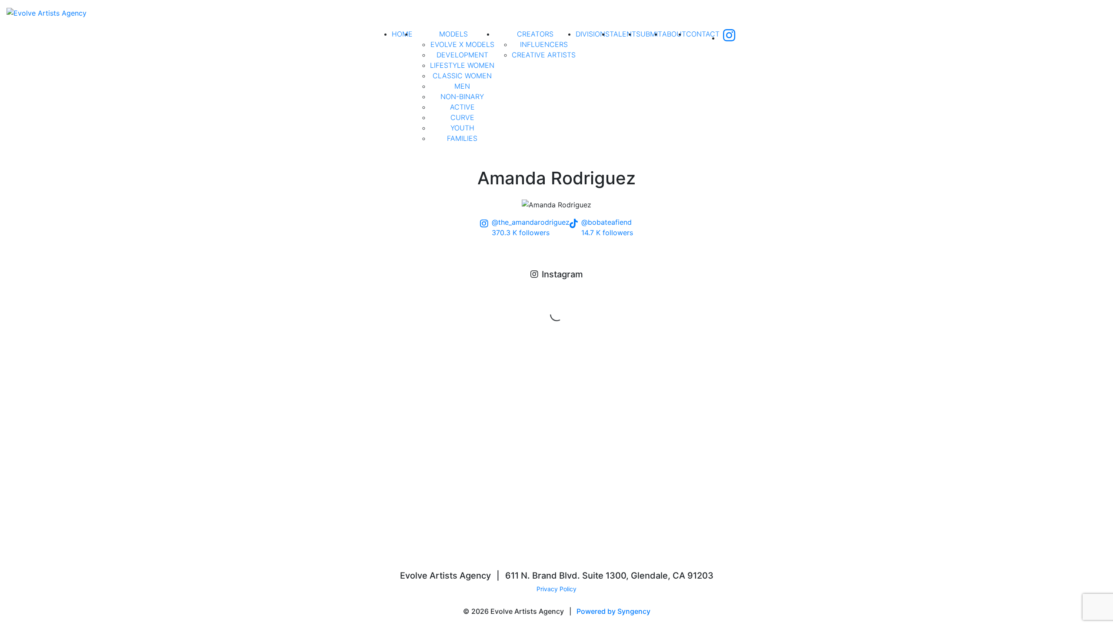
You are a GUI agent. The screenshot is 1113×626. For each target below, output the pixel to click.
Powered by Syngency (613, 611)
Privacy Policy (556, 589)
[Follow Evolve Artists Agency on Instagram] (729, 37)
